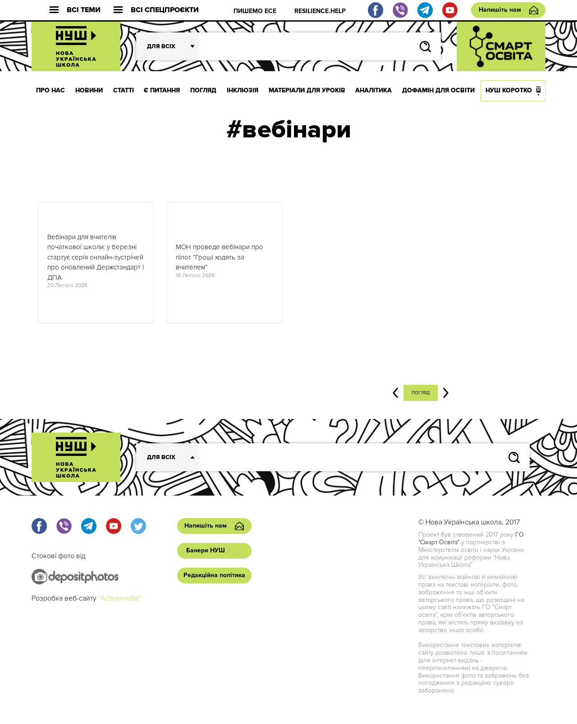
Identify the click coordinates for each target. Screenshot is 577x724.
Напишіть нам (500, 10)
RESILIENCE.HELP (320, 11)
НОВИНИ (89, 90)
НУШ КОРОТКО (508, 90)
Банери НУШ (205, 550)
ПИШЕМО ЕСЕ (255, 11)
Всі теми (84, 10)
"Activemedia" (119, 598)
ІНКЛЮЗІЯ (242, 90)
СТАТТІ (123, 90)
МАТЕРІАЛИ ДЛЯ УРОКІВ (307, 90)
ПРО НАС (50, 90)
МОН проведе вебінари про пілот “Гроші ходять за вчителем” (219, 257)
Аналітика (373, 90)
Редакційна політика (214, 575)
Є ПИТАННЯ (162, 90)
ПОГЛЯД (203, 90)
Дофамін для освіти (438, 90)
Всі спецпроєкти (165, 10)
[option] (96, 263)
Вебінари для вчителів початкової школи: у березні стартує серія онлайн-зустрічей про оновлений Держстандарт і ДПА (95, 257)
